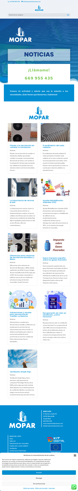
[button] (75, 455)
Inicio (11, 439)
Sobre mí (12, 441)
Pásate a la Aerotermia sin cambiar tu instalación (22, 146)
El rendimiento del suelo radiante (53, 146)
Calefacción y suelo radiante (19, 446)
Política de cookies (28, 488)
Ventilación (13, 448)
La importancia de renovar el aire (22, 201)
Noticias (12, 150)
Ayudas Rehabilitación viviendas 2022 (53, 201)
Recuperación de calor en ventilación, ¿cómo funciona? (54, 315)
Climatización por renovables (19, 443)
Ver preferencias (39, 484)
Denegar (39, 478)
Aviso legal (52, 488)
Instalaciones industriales (18, 451)
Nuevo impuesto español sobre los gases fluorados (55, 259)
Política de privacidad (41, 488)
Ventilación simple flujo (20, 371)
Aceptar (39, 473)
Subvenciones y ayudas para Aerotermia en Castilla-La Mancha (20, 314)
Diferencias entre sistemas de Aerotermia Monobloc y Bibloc (22, 257)
